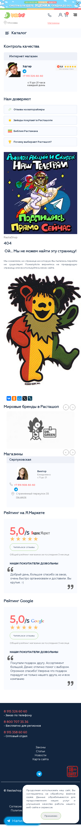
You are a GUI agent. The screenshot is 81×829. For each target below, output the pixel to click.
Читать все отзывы (24, 547)
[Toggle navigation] (36, 19)
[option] (42, 430)
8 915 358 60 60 (15, 732)
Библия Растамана (25, 131)
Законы (41, 747)
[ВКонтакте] (9, 398)
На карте (21, 497)
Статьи (40, 751)
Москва (13, 23)
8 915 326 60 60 (15, 711)
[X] (24, 398)
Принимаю (50, 815)
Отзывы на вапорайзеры (29, 109)
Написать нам (24, 821)
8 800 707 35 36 (16, 722)
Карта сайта (40, 759)
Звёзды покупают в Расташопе (33, 120)
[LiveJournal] (30, 398)
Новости (40, 755)
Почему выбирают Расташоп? (32, 141)
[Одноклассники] (14, 398)
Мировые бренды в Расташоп (31, 407)
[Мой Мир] (19, 398)
